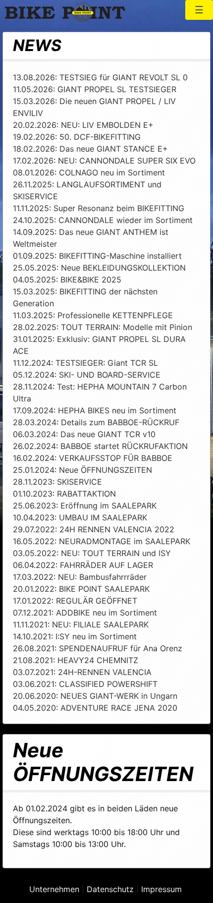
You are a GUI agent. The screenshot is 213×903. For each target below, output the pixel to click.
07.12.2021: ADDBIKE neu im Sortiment (85, 613)
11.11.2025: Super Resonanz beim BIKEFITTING (98, 208)
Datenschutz (110, 889)
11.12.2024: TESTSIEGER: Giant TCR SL (85, 363)
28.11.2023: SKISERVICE (57, 482)
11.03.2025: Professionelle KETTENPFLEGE (93, 315)
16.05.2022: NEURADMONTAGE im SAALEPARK (101, 541)
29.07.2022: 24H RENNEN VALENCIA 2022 (93, 529)
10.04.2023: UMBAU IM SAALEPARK (80, 517)
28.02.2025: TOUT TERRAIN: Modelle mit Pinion (102, 327)
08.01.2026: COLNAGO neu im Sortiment (89, 172)
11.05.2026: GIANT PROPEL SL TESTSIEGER (94, 89)
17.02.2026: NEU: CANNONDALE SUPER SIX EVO (104, 161)
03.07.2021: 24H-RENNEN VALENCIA (82, 672)
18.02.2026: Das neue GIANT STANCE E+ (90, 149)
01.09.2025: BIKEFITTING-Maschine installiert (97, 256)
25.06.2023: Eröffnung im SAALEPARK (85, 505)
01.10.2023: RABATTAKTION (64, 494)
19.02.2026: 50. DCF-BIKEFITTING (77, 137)
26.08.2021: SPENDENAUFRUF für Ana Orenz (97, 648)
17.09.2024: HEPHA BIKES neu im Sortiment (94, 410)
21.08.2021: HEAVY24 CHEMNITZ (75, 660)
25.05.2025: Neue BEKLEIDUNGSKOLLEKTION (99, 268)
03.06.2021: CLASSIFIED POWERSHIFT (85, 684)
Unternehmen (54, 889)
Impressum (161, 889)
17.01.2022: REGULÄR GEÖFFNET (75, 601)
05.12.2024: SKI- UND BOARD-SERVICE (86, 375)
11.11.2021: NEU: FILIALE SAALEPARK (81, 624)
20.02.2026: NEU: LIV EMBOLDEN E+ (83, 125)
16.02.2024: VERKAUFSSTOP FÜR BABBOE (92, 458)
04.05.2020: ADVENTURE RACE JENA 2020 (95, 708)
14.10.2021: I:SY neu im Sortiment (75, 636)
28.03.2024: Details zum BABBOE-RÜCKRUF (96, 422)
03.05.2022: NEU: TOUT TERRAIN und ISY (92, 553)
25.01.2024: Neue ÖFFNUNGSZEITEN (82, 470)
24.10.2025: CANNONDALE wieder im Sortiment (103, 220)
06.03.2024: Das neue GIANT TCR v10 (84, 434)
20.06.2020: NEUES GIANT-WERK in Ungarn (95, 696)
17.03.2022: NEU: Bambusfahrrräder (80, 577)
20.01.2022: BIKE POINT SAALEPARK (81, 589)
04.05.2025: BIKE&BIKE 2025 (67, 279)
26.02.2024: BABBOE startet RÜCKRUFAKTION (100, 446)
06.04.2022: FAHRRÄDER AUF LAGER (83, 565)
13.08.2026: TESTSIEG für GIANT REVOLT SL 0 (100, 77)
